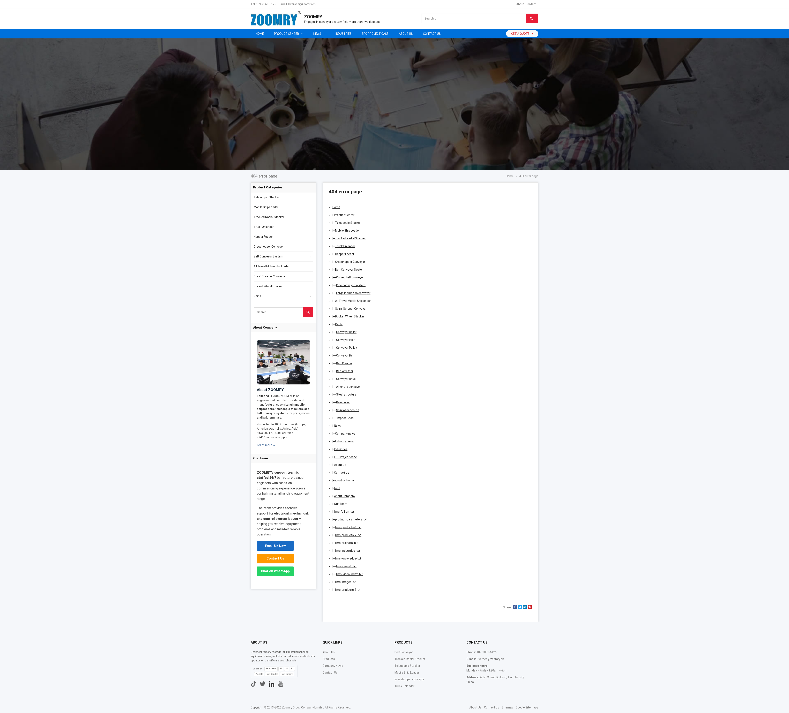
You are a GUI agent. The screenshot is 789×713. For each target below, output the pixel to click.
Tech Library (287, 674)
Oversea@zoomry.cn (302, 4)
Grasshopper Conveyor (350, 261)
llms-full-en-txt (344, 511)
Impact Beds (345, 418)
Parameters (271, 668)
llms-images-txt (345, 582)
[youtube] (281, 684)
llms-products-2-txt (348, 535)
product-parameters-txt (351, 519)
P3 (292, 668)
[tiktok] (253, 684)
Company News (333, 665)
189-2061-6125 (266, 4)
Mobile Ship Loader (347, 230)
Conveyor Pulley (346, 347)
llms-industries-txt (347, 550)
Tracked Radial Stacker (350, 238)
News (337, 425)
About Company (344, 496)
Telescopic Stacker (348, 222)
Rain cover (343, 402)
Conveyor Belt (345, 355)
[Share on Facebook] (514, 607)
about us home (344, 480)
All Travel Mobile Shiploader (353, 300)
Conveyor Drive (346, 379)
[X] (262, 684)
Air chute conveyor (348, 386)
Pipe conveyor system (351, 285)
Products (329, 659)
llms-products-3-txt (348, 589)
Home (260, 33)
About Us (340, 464)
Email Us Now (275, 546)
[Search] (532, 18)
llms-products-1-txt (348, 527)
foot (337, 488)
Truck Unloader (345, 246)
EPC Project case (345, 457)
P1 (281, 668)
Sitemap (507, 707)
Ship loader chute (347, 410)
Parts (339, 324)
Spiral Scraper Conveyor (351, 308)
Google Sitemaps (527, 707)
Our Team (340, 503)
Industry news (344, 441)
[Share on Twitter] (519, 607)
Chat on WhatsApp (275, 571)
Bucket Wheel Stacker (349, 316)
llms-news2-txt (346, 566)
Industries (340, 449)
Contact (531, 4)
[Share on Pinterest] (529, 607)
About (520, 4)
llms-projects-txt (346, 543)
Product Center (344, 215)
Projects (259, 674)
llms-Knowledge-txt (348, 558)
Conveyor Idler (345, 340)
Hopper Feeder (344, 254)
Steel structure (346, 394)
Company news (345, 433)
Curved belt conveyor (350, 277)
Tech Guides (272, 674)
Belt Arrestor (344, 371)
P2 (286, 668)
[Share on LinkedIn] (524, 607)
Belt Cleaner (344, 363)
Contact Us (341, 472)
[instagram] (272, 684)
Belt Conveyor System (350, 269)
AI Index (257, 668)
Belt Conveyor (403, 652)
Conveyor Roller (346, 332)
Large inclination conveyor (353, 293)
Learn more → (266, 445)
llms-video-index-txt (349, 574)
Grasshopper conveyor (409, 679)
